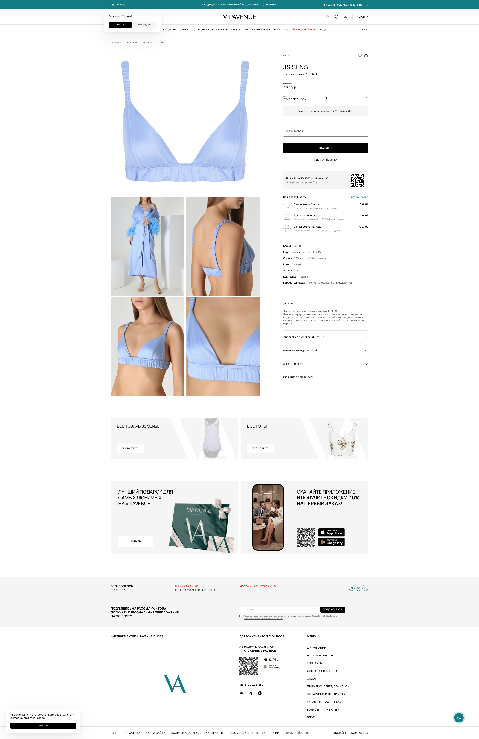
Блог (365, 29)
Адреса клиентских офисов (262, 636)
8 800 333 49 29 (333, 5)
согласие (254, 616)
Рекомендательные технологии (254, 733)
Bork (277, 29)
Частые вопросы (320, 655)
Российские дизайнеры (300, 29)
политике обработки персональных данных (263, 618)
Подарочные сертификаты (209, 29)
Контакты (314, 663)
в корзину (325, 147)
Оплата (312, 678)
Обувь (172, 29)
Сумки (184, 29)
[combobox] (325, 131)
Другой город (359, 197)
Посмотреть (130, 448)
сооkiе (41, 718)
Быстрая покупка (325, 159)
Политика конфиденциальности (197, 733)
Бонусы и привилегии (324, 709)
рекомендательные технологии (56, 714)
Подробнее (268, 5)
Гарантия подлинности (326, 701)
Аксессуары (239, 29)
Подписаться (332, 609)
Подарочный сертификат (327, 694)
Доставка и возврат (323, 671)
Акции (324, 29)
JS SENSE (298, 245)
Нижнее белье (261, 29)
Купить (136, 541)
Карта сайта (155, 733)
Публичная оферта (125, 733)
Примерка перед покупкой (328, 686)
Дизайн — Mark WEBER (351, 733)
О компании (316, 647)
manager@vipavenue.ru (258, 585)
